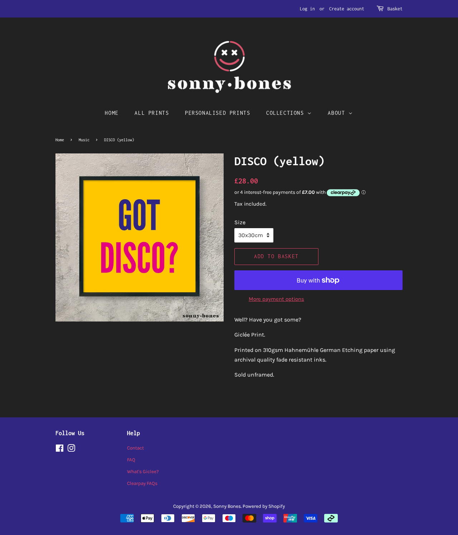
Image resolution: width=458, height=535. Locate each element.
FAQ (131, 459)
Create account (346, 8)
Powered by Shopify (264, 506)
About (338, 113)
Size (239, 222)
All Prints (152, 113)
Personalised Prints (217, 113)
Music (84, 140)
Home (111, 113)
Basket (395, 8)
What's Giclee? (143, 471)
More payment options (276, 299)
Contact (135, 448)
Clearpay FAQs (142, 483)
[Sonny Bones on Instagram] (71, 449)
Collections (286, 113)
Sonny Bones (227, 506)
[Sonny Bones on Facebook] (59, 449)
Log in (307, 8)
